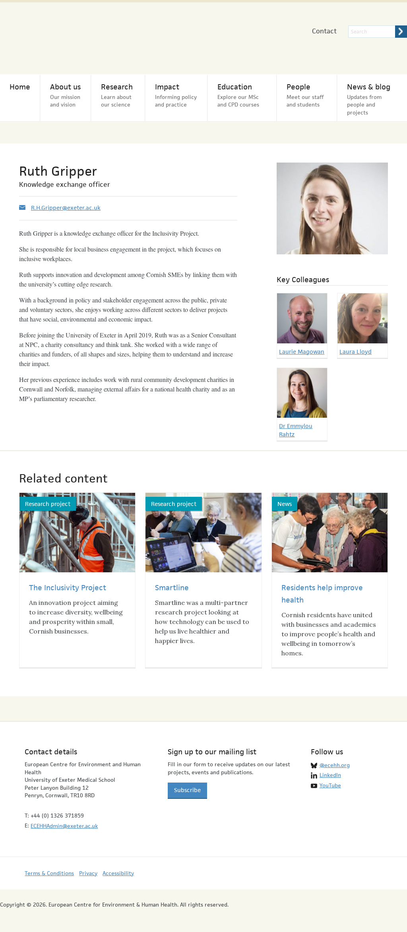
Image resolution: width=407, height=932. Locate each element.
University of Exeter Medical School (222, 40)
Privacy (88, 873)
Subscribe (187, 790)
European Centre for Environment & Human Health (82, 35)
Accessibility (118, 873)
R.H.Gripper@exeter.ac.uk (66, 207)
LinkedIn (330, 775)
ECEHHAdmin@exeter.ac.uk (64, 825)
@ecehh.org (335, 765)
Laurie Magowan (301, 351)
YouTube (330, 785)
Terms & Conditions (49, 873)
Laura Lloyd (355, 351)
